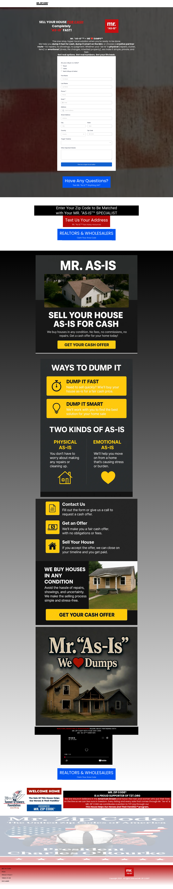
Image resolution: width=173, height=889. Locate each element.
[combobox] (73, 134)
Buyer (65, 66)
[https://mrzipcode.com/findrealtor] (42, 4)
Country (63, 130)
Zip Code (90, 130)
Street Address (65, 115)
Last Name (64, 83)
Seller (65, 68)
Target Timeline (66, 139)
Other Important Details (68, 148)
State (89, 122)
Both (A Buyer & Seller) (70, 71)
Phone (63, 91)
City (62, 122)
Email (63, 99)
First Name (64, 75)
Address (63, 107)
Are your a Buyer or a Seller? (70, 63)
